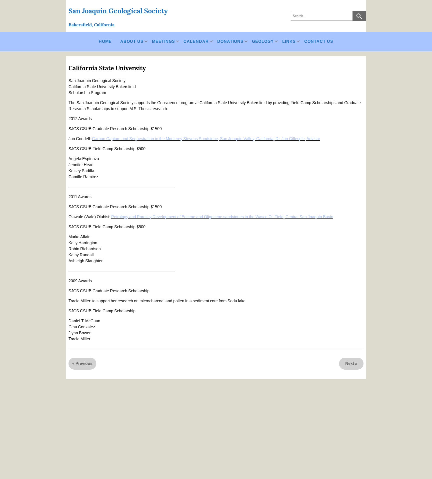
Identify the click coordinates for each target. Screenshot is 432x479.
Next (349, 363)
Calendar (196, 41)
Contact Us (318, 41)
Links (289, 41)
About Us (132, 41)
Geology (263, 41)
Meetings (163, 41)
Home (105, 41)
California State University (107, 68)
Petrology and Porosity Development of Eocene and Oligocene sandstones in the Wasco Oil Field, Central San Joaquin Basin (222, 217)
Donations (230, 41)
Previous (84, 363)
